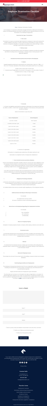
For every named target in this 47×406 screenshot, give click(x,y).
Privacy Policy (23, 366)
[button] (42, 4)
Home (16, 27)
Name (23, 308)
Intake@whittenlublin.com (23, 379)
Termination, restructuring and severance (23, 390)
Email (23, 314)
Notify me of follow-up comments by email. (24, 330)
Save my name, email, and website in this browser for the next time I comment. (24, 327)
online (20, 278)
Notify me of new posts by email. (24, 332)
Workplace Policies (23, 394)
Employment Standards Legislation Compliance (23, 399)
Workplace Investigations (23, 396)
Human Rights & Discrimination (23, 392)
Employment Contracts (23, 388)
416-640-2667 (26, 1)
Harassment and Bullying (23, 397)
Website (23, 320)
